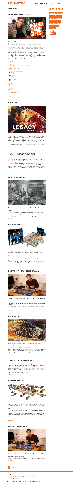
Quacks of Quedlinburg (19, 48)
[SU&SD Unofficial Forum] (59, 9)
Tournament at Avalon (16, 47)
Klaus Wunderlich (11, 159)
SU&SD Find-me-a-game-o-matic (56, 13)
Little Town (21, 45)
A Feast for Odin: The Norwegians (33, 163)
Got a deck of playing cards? (55, 23)
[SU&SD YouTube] (53, 9)
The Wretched (16, 45)
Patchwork (34, 47)
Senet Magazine (13, 84)
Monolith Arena (24, 166)
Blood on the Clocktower (13, 160)
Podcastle (47, 3)
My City (18, 43)
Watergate (20, 44)
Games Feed (33, 476)
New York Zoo (24, 43)
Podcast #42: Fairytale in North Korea (20, 360)
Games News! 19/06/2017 (16, 224)
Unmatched (10, 89)
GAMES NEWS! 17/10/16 (15, 316)
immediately (42, 458)
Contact (11, 478)
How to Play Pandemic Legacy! (17, 426)
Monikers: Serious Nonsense (31, 45)
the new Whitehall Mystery (37, 261)
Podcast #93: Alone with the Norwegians (21, 154)
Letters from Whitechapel (38, 262)
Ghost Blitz (41, 48)
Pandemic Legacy (13, 43)
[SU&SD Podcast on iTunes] (56, 9)
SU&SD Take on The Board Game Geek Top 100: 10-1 (24, 271)
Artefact (25, 44)
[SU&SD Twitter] (50, 9)
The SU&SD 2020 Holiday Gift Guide (19, 14)
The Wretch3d (35, 82)
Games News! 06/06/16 (15, 381)
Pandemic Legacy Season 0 (33, 44)
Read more (10, 264)
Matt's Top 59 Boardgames (55, 20)
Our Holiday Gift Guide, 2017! (17, 177)
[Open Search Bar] (63, 3)
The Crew (12, 76)
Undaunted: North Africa (25, 65)
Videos (36, 3)
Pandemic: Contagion (27, 366)
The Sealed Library (16, 51)
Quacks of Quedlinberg (15, 68)
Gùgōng (11, 64)
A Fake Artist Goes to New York (31, 48)
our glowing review (18, 162)
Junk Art (39, 47)
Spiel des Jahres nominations (25, 411)
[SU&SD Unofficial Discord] (63, 9)
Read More (10, 148)
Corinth (9, 163)
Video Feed (26, 476)
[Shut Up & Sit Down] (16, 3)
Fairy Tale (20, 366)
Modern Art (12, 80)
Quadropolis (15, 366)
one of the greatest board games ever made (35, 345)
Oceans (9, 51)
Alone (12, 167)
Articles (53, 3)
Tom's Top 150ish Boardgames (56, 15)
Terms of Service (24, 481)
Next (14, 467)
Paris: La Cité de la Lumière (13, 92)
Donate (59, 3)
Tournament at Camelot (33, 43)
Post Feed (12, 476)
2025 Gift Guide (53, 28)
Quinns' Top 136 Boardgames (55, 18)
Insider (9, 96)
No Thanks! (12, 75)
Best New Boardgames (54, 25)
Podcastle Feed (19, 476)
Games (41, 3)
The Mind (12, 48)
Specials (19, 41)
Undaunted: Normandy (26, 47)
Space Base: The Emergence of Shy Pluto (29, 164)
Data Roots (37, 481)
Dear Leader (36, 366)
